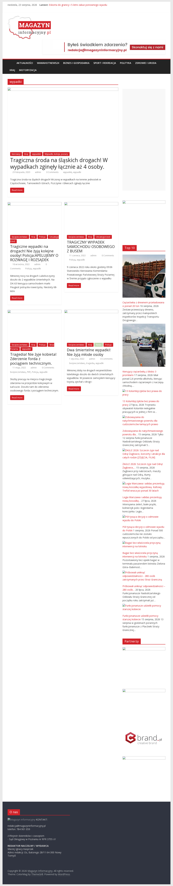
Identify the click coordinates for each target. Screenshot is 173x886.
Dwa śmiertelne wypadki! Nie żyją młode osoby (88, 352)
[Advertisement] (143, 140)
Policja (42, 236)
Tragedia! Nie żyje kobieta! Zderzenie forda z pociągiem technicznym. (33, 359)
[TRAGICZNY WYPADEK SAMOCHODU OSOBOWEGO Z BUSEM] (91, 204)
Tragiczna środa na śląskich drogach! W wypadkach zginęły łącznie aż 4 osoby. (59, 163)
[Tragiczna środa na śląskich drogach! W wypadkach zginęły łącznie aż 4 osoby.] (63, 89)
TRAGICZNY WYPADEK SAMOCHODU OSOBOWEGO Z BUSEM (91, 246)
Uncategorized (103, 236)
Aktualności (25, 63)
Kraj (12, 70)
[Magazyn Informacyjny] (11, 62)
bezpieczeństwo (19, 236)
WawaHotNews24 (48, 63)
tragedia (90, 363)
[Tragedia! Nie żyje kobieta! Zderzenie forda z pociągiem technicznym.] (34, 312)
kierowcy (16, 154)
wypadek (36, 154)
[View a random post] (162, 63)
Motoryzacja (27, 70)
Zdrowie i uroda (145, 63)
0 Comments (52, 172)
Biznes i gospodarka (76, 63)
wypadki (77, 172)
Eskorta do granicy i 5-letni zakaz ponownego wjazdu (78, 4)
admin (38, 172)
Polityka (125, 63)
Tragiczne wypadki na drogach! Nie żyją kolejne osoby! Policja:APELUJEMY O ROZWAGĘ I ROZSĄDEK (34, 253)
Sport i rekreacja (104, 63)
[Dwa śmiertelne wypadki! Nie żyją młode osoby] (91, 312)
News (98, 344)
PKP (29, 372)
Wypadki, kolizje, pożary (56, 154)
